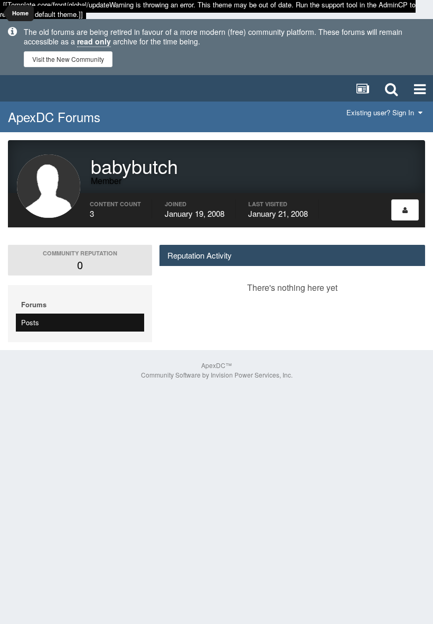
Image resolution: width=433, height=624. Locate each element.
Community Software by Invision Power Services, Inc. (217, 374)
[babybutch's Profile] (405, 210)
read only (94, 41)
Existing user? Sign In (382, 112)
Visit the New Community (68, 58)
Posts (30, 322)
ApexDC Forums (54, 116)
